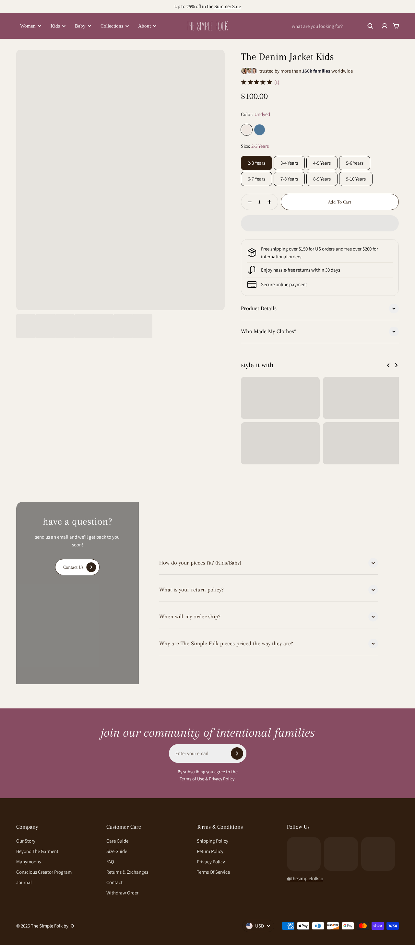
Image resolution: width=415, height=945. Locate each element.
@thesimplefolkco (305, 878)
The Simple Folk (47, 926)
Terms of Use (192, 779)
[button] (320, 223)
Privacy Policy (221, 779)
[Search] (370, 26)
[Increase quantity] (271, 202)
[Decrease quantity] (248, 202)
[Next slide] (396, 365)
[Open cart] (396, 26)
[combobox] (333, 26)
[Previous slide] (388, 365)
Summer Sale (227, 6)
